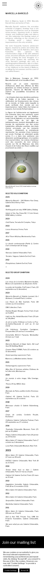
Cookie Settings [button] (11, 570)
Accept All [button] (24, 570)
